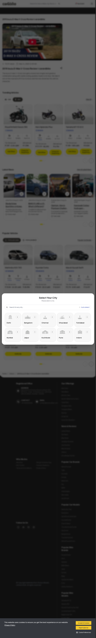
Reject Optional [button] (83, 628)
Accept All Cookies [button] (83, 623)
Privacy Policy (10, 625)
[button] (83, 632)
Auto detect (85, 307)
